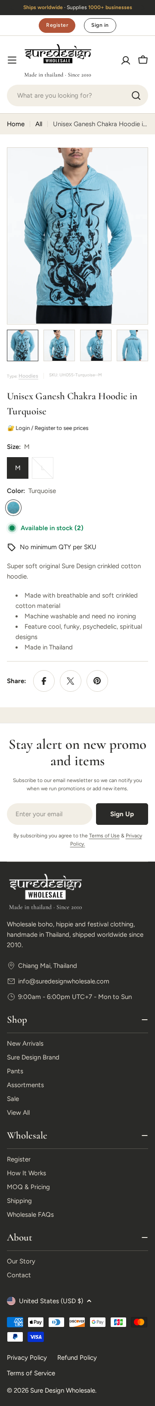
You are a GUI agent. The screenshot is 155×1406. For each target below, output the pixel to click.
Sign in (99, 25)
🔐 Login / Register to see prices (48, 428)
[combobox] (77, 95)
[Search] (136, 95)
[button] (12, 8)
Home (16, 124)
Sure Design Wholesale (62, 1390)
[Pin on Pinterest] (97, 681)
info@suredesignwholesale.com (63, 981)
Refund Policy (77, 1357)
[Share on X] (70, 681)
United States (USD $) (51, 1301)
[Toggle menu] (12, 60)
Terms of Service (31, 1373)
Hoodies (28, 376)
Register (57, 25)
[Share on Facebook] (44, 681)
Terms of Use (104, 836)
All (38, 124)
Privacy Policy (27, 1357)
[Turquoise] (13, 507)
